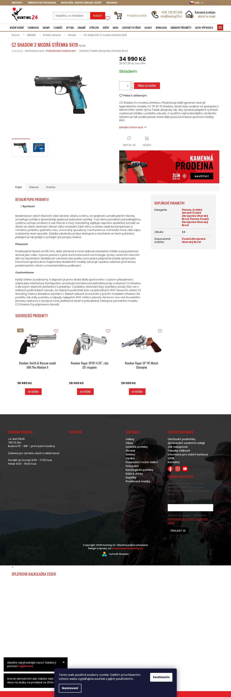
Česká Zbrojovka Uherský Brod (193, 240)
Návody (17, 2)
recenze (112, 2)
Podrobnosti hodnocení (61, 51)
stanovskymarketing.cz (127, 548)
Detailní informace (131, 127)
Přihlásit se (178, 531)
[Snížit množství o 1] (132, 88)
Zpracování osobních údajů (186, 443)
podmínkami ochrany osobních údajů (188, 520)
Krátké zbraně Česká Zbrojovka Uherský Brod (195, 214)
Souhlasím (161, 677)
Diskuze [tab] (34, 187)
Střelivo (130, 454)
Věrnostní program (42, 2)
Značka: (103, 51)
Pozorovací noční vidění (142, 462)
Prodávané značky (138, 481)
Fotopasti (132, 466)
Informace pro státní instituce (188, 454)
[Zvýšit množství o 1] (132, 84)
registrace (25, 666)
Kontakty (174, 462)
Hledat (97, 16)
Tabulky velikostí (179, 450)
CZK (197, 2)
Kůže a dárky (134, 474)
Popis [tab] (18, 187)
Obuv (129, 443)
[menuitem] (17, 28)
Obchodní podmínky (181, 439)
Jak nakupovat (178, 447)
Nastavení (70, 688)
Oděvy (130, 439)
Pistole (186, 210)
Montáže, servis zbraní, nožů (81, 2)
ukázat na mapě (206, 16)
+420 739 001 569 (171, 12)
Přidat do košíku (147, 86)
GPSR (171, 458)
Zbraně (130, 450)
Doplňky (131, 477)
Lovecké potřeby (137, 447)
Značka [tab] (50, 187)
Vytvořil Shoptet (119, 554)
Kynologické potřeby (139, 470)
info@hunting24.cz (171, 16)
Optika (130, 458)
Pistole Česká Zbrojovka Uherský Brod (195, 222)
